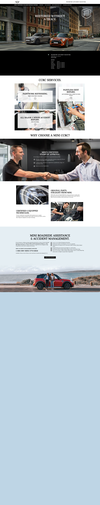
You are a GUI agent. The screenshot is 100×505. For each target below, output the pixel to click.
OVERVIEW (41, 5)
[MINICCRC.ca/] (17, 2)
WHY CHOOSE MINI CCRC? (57, 5)
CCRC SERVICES (48, 5)
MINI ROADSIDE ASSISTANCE (50, 257)
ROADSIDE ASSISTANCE (67, 5)
